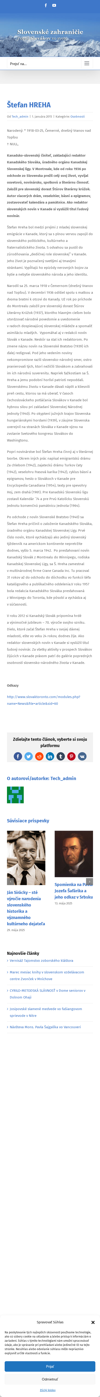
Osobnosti (77, 116)
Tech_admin (20, 116)
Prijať (50, 1366)
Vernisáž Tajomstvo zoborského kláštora (41, 961)
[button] (93, 1322)
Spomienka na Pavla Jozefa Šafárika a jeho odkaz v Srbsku (74, 891)
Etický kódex (48, 1390)
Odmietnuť (50, 1379)
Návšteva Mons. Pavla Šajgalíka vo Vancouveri (45, 1027)
